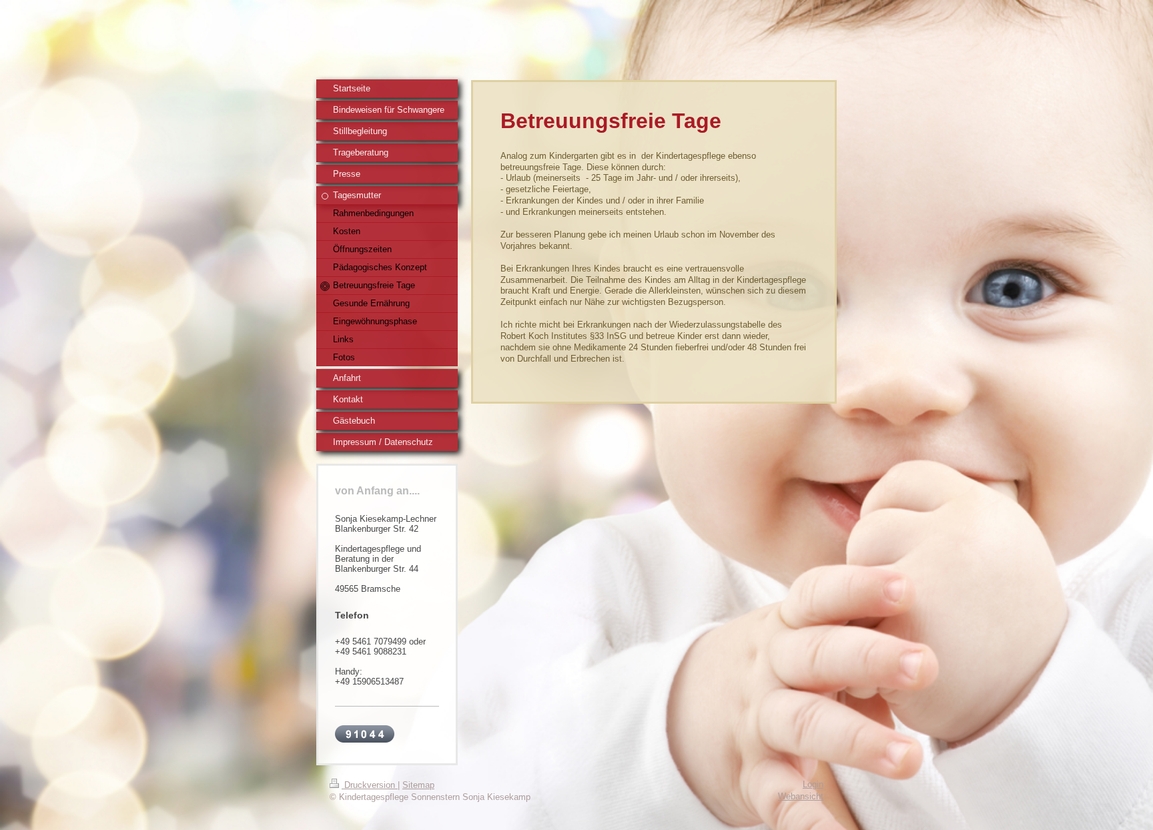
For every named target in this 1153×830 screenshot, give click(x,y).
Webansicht (800, 796)
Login (813, 784)
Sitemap (418, 785)
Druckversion (370, 785)
